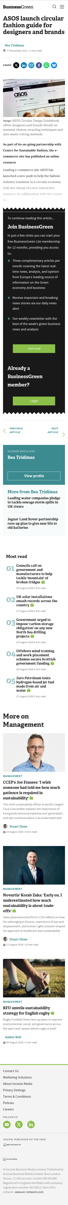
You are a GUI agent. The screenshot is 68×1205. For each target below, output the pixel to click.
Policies (8, 1103)
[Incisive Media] (10, 1158)
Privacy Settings (14, 1090)
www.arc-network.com (29, 1192)
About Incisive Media (17, 1084)
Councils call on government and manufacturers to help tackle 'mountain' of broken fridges (34, 573)
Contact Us (11, 1071)
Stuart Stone (18, 827)
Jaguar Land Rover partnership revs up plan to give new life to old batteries (33, 523)
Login (34, 401)
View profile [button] (34, 476)
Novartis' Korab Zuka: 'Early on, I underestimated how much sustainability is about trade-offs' (32, 903)
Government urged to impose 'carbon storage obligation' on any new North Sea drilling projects (34, 628)
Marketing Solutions (17, 1077)
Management (12, 776)
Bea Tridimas (14, 45)
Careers (8, 1109)
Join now (34, 348)
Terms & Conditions (17, 1096)
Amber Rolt (13, 1037)
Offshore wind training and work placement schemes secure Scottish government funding (36, 657)
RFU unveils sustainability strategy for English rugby (26, 1010)
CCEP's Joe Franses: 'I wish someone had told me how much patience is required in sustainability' (31, 790)
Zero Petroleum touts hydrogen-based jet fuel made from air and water (35, 684)
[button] (54, 6)
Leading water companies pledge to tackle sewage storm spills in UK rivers (34, 502)
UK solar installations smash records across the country (36, 601)
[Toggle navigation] (61, 6)
